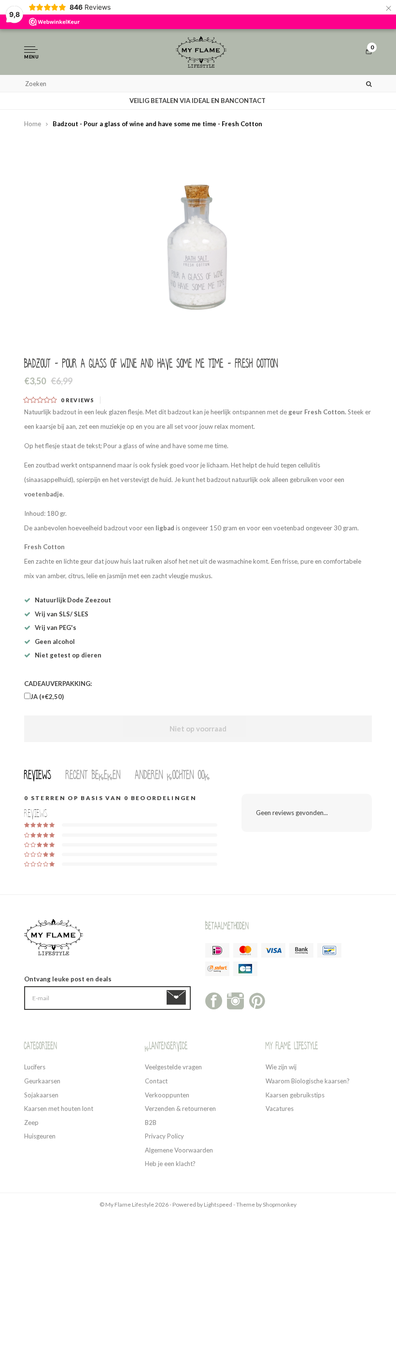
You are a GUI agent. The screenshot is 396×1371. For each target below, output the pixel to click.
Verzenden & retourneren (180, 1108)
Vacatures (280, 1108)
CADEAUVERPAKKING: (58, 683)
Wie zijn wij (281, 1067)
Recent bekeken (93, 775)
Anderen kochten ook (172, 775)
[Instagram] (235, 1000)
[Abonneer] (178, 997)
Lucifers (34, 1067)
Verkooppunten (167, 1095)
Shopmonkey (280, 1204)
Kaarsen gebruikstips (295, 1095)
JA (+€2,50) (47, 696)
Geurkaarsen (42, 1081)
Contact (156, 1081)
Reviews (37, 775)
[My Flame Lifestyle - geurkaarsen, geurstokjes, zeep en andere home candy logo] (201, 52)
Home (32, 124)
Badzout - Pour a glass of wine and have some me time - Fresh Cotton (157, 124)
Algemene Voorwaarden (179, 1150)
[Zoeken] (369, 83)
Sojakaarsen (41, 1095)
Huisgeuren (40, 1136)
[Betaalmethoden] (217, 950)
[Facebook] (213, 1000)
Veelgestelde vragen (173, 1067)
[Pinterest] (257, 1000)
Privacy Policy (164, 1136)
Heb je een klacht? (170, 1163)
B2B (150, 1122)
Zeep (31, 1122)
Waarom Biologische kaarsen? (308, 1081)
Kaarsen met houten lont (58, 1108)
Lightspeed (218, 1204)
